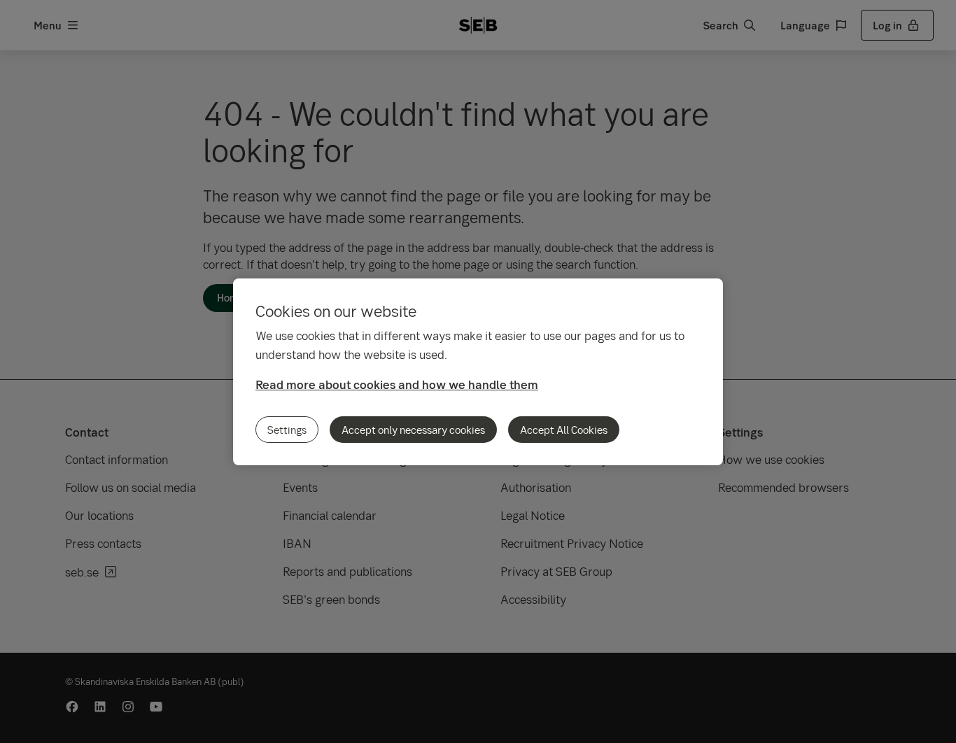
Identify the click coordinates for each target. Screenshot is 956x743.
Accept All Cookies (563, 430)
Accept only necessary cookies (413, 430)
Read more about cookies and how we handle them (396, 384)
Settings (287, 430)
